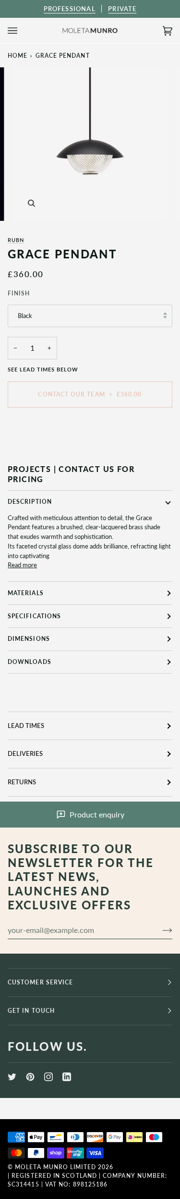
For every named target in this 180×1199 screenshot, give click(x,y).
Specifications (34, 616)
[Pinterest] (30, 1076)
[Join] (159, 930)
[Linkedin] (66, 1076)
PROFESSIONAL (70, 9)
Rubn (16, 240)
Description (30, 501)
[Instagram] (48, 1076)
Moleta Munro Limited (55, 1167)
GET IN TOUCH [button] (31, 1010)
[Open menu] (22, 30)
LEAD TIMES (26, 725)
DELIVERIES (25, 753)
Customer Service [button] (40, 982)
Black (25, 315)
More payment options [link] (39, 451)
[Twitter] (12, 1076)
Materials (26, 593)
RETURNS (22, 782)
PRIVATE (122, 9)
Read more (22, 565)
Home (17, 55)
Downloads (29, 661)
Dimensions (29, 638)
